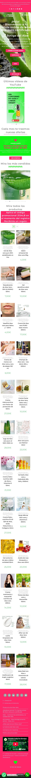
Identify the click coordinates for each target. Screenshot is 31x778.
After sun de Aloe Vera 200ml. (23, 635)
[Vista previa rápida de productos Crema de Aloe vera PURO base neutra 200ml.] (29, 305)
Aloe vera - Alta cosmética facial (8, 396)
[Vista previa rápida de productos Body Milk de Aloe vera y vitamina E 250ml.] (29, 499)
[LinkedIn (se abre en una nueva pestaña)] (17, 9)
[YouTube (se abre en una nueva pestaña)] (19, 9)
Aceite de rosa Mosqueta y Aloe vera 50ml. (23, 560)
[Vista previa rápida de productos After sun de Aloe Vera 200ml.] (29, 617)
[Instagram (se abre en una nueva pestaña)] (15, 9)
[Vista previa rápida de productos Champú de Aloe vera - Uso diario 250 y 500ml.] (29, 344)
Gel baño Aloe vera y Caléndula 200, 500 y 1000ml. (23, 478)
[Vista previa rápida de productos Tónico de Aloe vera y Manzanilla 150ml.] (29, 576)
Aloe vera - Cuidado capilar (23, 358)
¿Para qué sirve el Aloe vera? (12, 724)
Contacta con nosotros (10, 730)
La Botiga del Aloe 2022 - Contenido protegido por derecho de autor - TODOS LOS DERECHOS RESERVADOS (15, 755)
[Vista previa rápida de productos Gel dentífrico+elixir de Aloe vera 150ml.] (29, 269)
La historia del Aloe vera (11, 727)
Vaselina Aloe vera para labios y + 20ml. (8, 325)
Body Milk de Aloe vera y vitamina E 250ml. (23, 518)
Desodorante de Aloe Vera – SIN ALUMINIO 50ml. (7, 288)
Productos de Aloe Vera (11, 707)
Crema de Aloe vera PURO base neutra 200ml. (23, 326)
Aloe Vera (20, 246)
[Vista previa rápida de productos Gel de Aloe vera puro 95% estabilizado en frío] (13, 233)
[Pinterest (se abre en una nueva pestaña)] (13, 9)
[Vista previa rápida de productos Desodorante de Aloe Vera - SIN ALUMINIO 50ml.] (13, 269)
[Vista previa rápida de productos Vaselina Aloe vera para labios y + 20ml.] (13, 305)
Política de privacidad (10, 733)
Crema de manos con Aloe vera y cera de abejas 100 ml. (8, 364)
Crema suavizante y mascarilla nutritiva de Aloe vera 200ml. (7, 597)
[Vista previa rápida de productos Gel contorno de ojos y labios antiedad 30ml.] (13, 542)
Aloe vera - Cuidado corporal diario (7, 247)
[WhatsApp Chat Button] (4, 774)
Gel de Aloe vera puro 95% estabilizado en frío (7, 254)
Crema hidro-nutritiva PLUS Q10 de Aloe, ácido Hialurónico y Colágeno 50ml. (8, 522)
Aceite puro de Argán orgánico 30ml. (7, 677)
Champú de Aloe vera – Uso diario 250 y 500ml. (23, 363)
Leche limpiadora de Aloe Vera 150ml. (8, 639)
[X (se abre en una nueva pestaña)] (10, 9)
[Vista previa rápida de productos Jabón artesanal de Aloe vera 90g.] (29, 233)
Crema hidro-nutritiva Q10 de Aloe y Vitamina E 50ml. (8, 481)
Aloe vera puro (7, 249)
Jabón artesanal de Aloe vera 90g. (23, 253)
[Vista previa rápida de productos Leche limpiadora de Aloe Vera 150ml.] (13, 617)
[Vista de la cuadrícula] (13, 226)
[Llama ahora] (27, 774)
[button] (2, 107)
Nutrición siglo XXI (9, 437)
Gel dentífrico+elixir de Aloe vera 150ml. (23, 288)
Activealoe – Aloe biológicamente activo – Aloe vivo (14, 720)
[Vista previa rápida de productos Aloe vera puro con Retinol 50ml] (29, 423)
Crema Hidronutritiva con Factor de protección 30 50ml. (8, 404)
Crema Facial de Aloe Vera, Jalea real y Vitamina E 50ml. (23, 402)
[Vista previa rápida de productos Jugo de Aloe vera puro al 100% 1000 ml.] (13, 423)
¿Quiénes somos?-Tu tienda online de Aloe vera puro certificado (14, 711)
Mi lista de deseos (15, 767)
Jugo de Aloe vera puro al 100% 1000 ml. (8, 441)
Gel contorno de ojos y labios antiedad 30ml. (7, 560)
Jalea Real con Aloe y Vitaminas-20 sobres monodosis (23, 675)
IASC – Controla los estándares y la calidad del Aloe (14, 715)
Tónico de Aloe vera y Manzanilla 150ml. (23, 598)
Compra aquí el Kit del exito (11, 703)
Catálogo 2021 (8, 700)
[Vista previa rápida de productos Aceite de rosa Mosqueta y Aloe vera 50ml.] (29, 542)
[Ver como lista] (17, 226)
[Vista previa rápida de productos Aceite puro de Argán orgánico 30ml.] (13, 656)
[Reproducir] (15, 107)
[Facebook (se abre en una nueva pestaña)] (12, 9)
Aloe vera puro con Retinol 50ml (23, 443)
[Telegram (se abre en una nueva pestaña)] (22, 9)
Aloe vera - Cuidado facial (8, 248)
